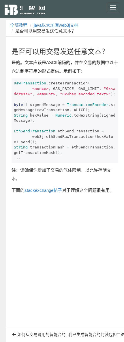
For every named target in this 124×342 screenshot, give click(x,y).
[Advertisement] (62, 265)
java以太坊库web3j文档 (56, 25)
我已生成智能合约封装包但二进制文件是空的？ (94, 334)
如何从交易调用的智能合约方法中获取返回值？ (40, 334)
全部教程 (18, 25)
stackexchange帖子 (43, 190)
